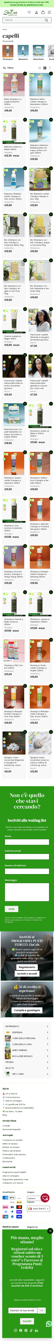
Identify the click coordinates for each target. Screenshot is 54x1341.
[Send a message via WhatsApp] (48, 1323)
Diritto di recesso (10, 1143)
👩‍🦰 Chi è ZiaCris (10, 1093)
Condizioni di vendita (12, 1140)
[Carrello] (42, 12)
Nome (8, 836)
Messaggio (11, 880)
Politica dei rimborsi (12, 1151)
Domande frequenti (12, 1129)
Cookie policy (9, 1158)
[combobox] (27, 20)
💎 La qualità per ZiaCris (14, 1104)
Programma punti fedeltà (14, 1172)
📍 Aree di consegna (12, 1100)
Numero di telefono (15, 865)
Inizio (5, 29)
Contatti (6, 1126)
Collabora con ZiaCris (13, 1183)
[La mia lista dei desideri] (29, 12)
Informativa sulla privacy (14, 1154)
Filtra (10, 67)
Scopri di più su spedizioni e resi (26, 4)
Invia (11, 909)
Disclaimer (7, 1161)
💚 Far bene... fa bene (12, 1111)
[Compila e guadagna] (27, 999)
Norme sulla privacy (13, 920)
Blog (5, 1115)
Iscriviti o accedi (27, 973)
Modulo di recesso (11, 1147)
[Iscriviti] (41, 1311)
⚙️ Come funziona (11, 1097)
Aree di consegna (11, 1176)
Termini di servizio (32, 920)
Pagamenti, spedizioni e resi (15, 1179)
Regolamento (27, 967)
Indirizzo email (13, 851)
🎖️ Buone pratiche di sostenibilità (18, 1108)
